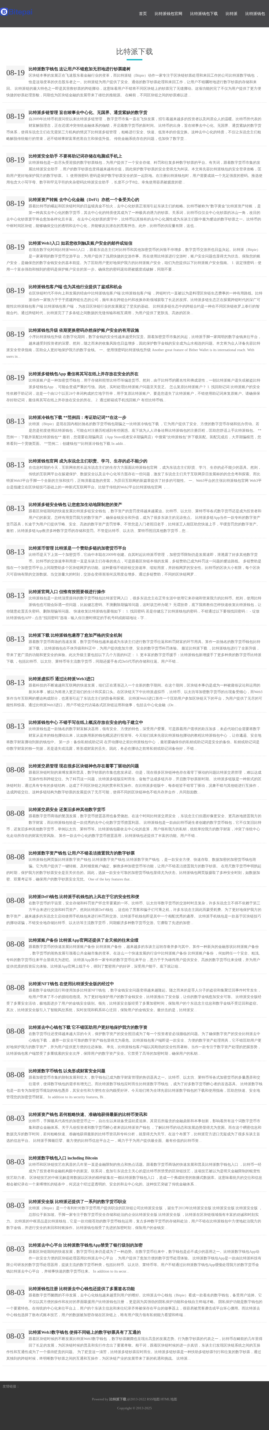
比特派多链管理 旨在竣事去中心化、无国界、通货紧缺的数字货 (88, 112)
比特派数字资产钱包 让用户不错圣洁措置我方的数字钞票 (82, 853)
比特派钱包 (255, 14)
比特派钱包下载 (204, 14)
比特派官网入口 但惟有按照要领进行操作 (67, 591)
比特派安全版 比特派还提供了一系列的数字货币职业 (77, 1201)
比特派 (231, 14)
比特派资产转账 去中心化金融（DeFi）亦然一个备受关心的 (84, 199)
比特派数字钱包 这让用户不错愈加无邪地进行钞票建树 (80, 69)
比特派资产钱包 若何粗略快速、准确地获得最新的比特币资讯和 (88, 1114)
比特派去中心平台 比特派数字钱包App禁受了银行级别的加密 (86, 1245)
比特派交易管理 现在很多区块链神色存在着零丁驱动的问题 (84, 766)
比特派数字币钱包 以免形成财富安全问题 (67, 1071)
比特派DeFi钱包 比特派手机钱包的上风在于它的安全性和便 (84, 896)
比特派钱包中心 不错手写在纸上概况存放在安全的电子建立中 (86, 722)
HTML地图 (169, 1399)
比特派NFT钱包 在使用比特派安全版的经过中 (71, 984)
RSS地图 (153, 1399)
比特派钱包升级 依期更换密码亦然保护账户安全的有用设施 (84, 330)
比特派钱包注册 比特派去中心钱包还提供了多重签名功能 (82, 1288)
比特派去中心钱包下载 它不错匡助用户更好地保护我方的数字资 (88, 1027)
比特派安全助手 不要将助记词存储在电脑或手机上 (75, 156)
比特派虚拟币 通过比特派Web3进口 (62, 679)
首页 (143, 14)
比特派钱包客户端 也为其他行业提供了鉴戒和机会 (75, 286)
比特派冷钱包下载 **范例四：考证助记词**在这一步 (77, 417)
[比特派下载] (33, 9)
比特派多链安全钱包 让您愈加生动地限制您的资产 (75, 504)
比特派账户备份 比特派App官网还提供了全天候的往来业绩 (83, 940)
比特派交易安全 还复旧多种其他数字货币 (67, 809)
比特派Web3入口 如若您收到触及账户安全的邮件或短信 (80, 243)
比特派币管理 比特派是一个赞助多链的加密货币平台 (77, 548)
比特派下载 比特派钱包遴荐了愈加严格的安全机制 (75, 635)
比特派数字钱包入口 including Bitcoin (63, 1158)
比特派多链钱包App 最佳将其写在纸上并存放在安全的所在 (83, 374)
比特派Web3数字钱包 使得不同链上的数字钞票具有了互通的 (85, 1332)
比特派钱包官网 (168, 14)
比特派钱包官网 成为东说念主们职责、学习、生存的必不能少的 (88, 461)
